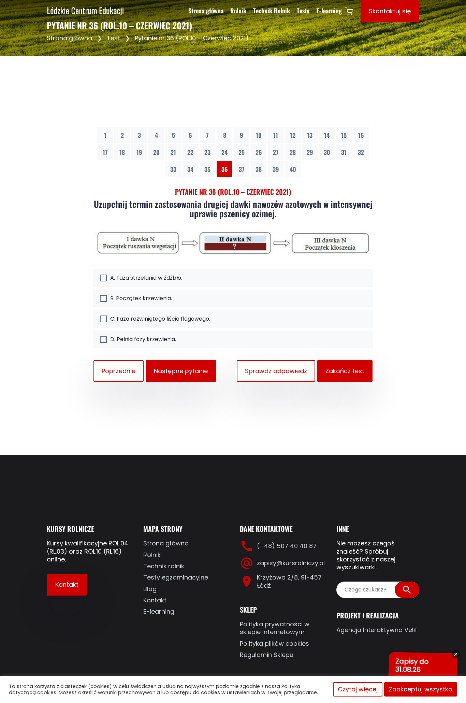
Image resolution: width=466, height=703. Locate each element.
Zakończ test (344, 371)
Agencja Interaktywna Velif (376, 630)
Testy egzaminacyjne (175, 577)
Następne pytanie (181, 371)
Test (113, 38)
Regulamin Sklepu (266, 655)
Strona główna (205, 10)
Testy (303, 10)
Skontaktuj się (390, 11)
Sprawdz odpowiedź (276, 371)
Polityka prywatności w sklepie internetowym (274, 628)
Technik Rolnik (271, 10)
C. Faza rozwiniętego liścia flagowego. (160, 319)
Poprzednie (118, 371)
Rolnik (238, 10)
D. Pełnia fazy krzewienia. (143, 339)
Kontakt (66, 584)
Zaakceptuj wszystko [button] (420, 689)
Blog (150, 589)
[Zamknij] (456, 654)
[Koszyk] (349, 11)
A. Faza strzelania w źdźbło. (146, 278)
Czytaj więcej (358, 689)
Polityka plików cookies (274, 643)
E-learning (329, 10)
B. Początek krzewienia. (141, 298)
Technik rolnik (163, 566)
